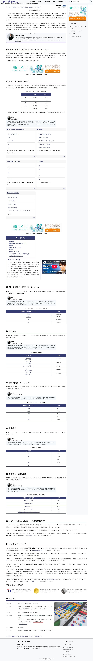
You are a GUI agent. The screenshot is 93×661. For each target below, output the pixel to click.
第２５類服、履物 (28, 362)
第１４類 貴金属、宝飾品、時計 (46, 140)
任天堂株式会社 (12, 201)
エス (9, 175)
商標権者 (33, 1)
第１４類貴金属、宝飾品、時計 (28, 366)
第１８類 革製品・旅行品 (23, 7)
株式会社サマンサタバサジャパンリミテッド (19, 210)
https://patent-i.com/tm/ (38, 550)
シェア (64, 5)
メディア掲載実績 (69, 647)
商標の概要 (11, 241)
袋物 (9, 137)
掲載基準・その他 (69, 649)
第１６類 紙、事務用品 (44, 144)
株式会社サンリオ (38, 7)
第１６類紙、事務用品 (28, 369)
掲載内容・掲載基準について (16, 256)
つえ (9, 147)
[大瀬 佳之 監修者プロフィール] (26, 35)
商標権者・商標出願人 (13, 193)
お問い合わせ (33, 581)
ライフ (10, 179)
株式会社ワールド (12, 207)
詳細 (34, 156)
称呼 (40, 1)
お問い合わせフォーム (31, 535)
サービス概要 (68, 644)
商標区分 (40, 129)
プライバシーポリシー (70, 656)
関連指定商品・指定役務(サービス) (17, 129)
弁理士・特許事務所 (58, 1)
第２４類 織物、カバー (44, 147)
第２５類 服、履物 (43, 137)
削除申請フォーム (51, 579)
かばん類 (10, 140)
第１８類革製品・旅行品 (28, 358)
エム (30, 7)
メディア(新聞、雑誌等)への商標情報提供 (19, 254)
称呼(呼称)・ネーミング (14, 161)
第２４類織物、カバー (28, 373)
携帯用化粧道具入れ (12, 7)
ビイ (9, 172)
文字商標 (47, 1)
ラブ (9, 169)
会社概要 (67, 651)
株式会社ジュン (12, 204)
